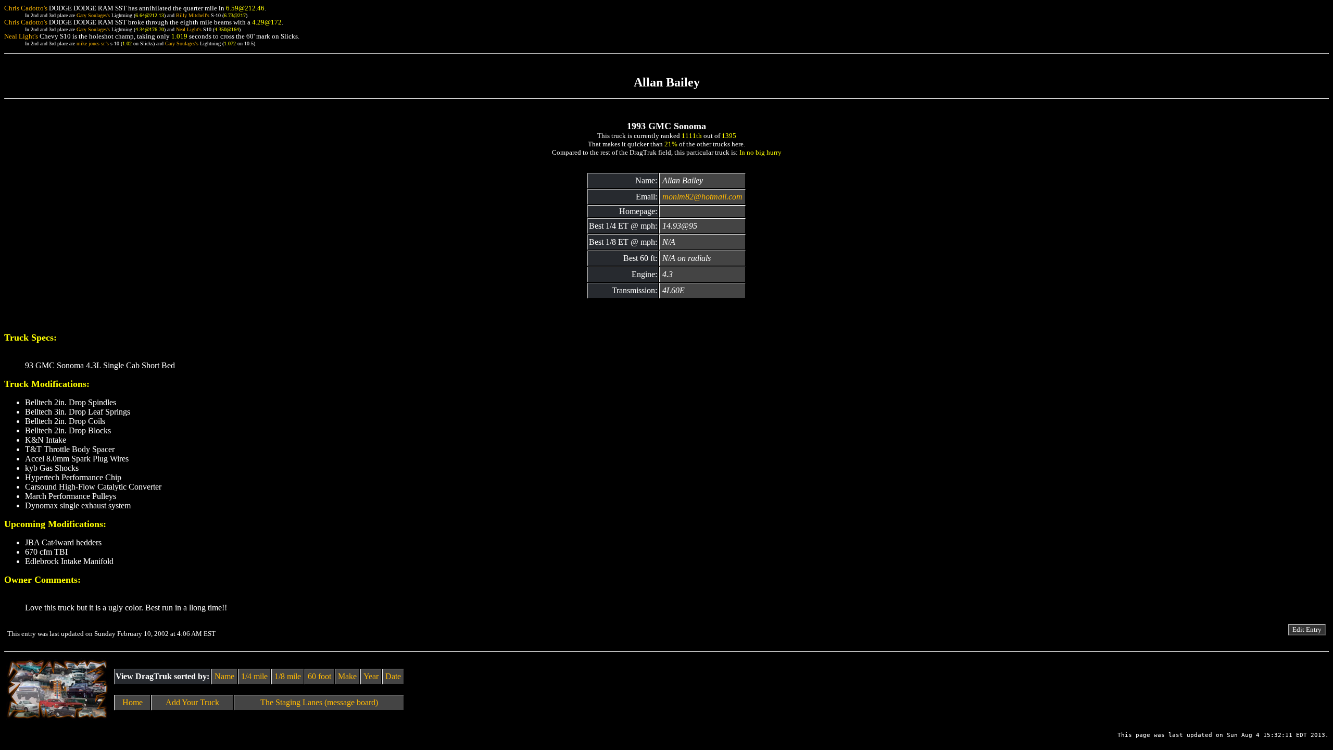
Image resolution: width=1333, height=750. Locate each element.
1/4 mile (254, 676)
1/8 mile (287, 676)
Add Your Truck (192, 702)
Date (393, 676)
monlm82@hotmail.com (702, 196)
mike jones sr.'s (93, 43)
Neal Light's (189, 29)
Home (132, 702)
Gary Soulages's (93, 15)
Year (371, 676)
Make (347, 676)
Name (224, 676)
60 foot (319, 676)
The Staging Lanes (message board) (319, 702)
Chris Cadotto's (25, 8)
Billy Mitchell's (192, 15)
